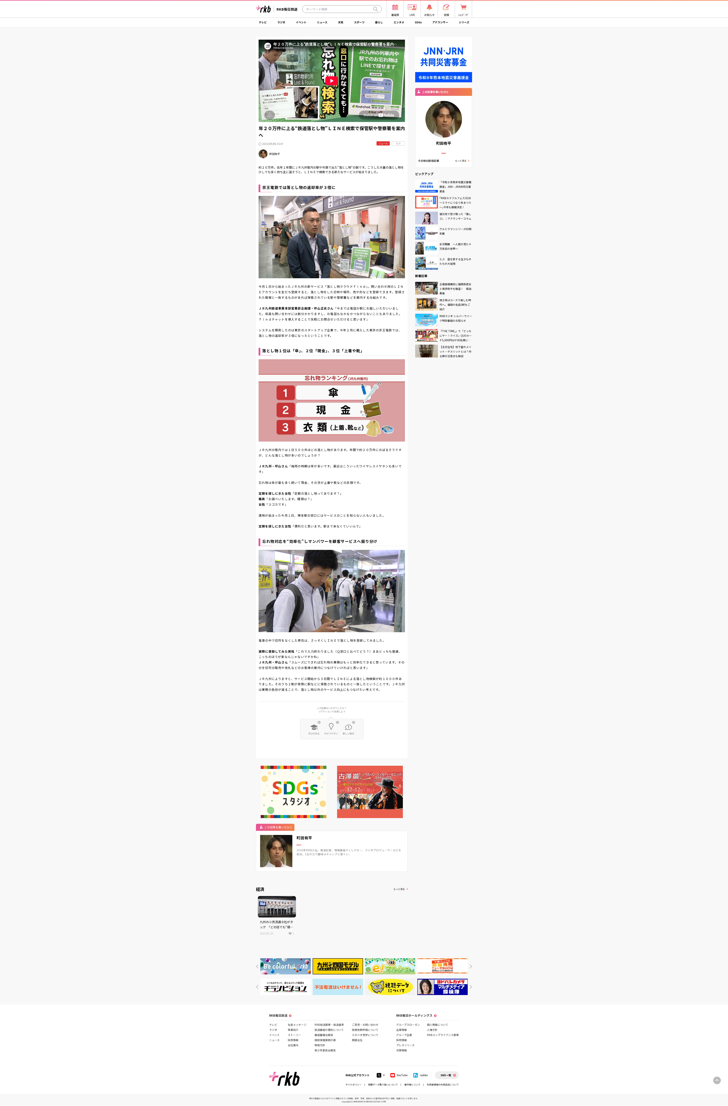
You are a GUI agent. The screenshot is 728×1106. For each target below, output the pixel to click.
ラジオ (281, 22)
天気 (340, 22)
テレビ (263, 22)
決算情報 (401, 1050)
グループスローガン (408, 1025)
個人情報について (437, 1025)
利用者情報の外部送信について (443, 1084)
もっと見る (399, 889)
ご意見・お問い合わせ (365, 1025)
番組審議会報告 (324, 1035)
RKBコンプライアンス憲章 (443, 1035)
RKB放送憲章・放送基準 (329, 1025)
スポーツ (359, 22)
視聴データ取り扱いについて (383, 1084)
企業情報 (401, 1030)
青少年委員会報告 (325, 1050)
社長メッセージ (297, 1025)
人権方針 (432, 1030)
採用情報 (293, 1040)
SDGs (418, 22)
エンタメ (399, 22)
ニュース (322, 22)
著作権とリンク (412, 1084)
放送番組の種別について (329, 1030)
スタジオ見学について (365, 1035)
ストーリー (294, 1035)
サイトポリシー (354, 1084)
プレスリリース (405, 1045)
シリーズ (464, 22)
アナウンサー (440, 22)
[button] (257, 966)
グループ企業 (404, 1035)
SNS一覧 (446, 1075)
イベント (301, 22)
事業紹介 (293, 1030)
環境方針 (320, 1045)
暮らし (379, 22)
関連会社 (357, 1040)
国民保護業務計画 (325, 1040)
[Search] (375, 9)
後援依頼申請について (365, 1030)
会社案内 (293, 1045)
